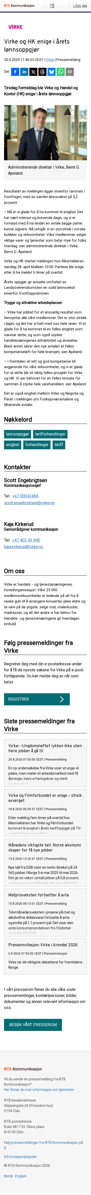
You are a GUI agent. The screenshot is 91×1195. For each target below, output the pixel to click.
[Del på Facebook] (15, 72)
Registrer (18, 699)
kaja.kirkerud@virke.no (23, 547)
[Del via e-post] (70, 72)
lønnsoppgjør (17, 434)
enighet (12, 444)
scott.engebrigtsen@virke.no (29, 503)
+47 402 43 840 (26, 540)
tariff (59, 444)
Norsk (8, 1176)
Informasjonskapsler (20, 1157)
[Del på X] (33, 72)
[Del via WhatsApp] (61, 72)
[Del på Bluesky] (52, 72)
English (21, 1176)
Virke (50, 60)
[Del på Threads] (42, 72)
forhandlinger (37, 444)
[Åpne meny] (53, 6)
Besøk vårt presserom (33, 1024)
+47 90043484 (25, 496)
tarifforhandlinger (50, 434)
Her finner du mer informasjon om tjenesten (39, 1090)
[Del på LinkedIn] (24, 72)
